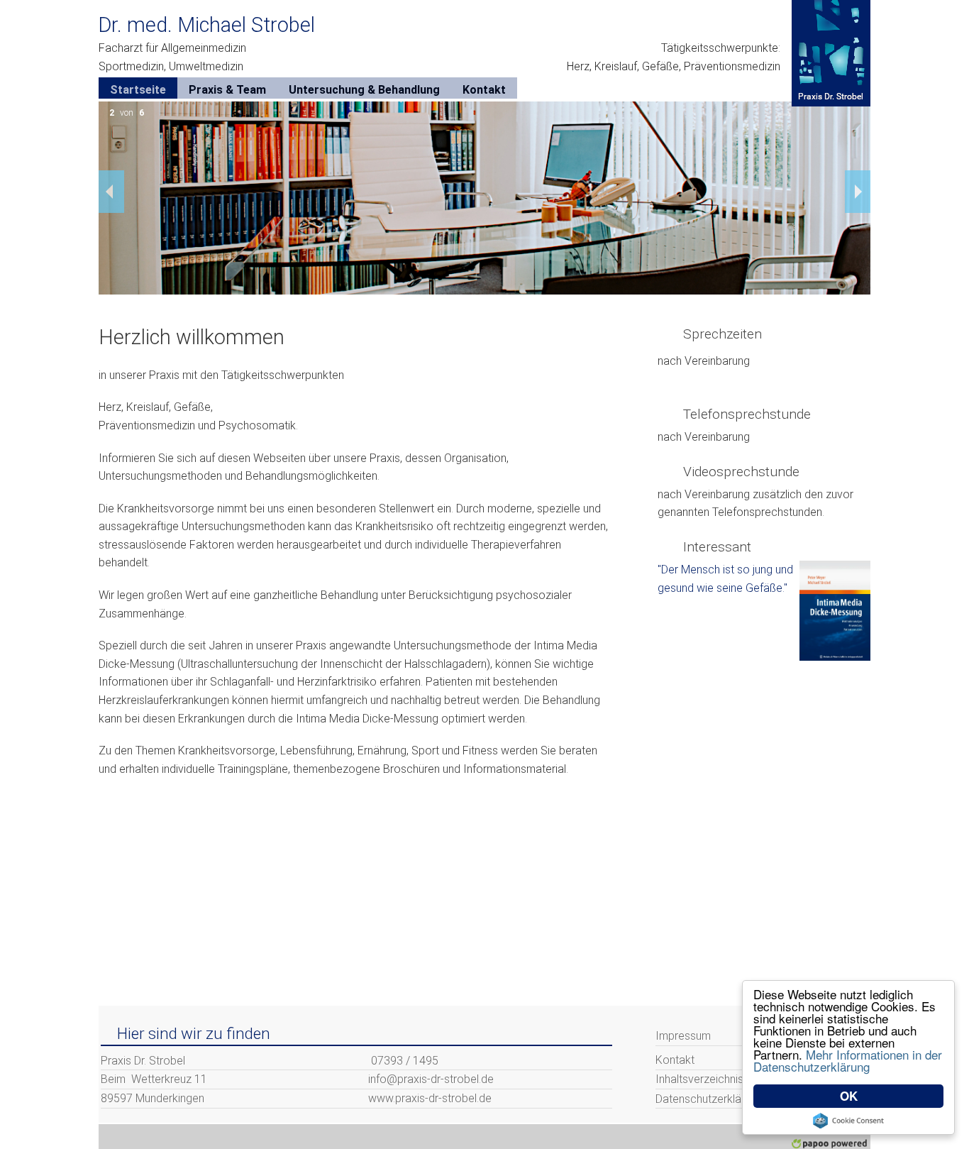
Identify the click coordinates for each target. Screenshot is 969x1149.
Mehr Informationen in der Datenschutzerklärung (847, 1060)
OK (849, 1095)
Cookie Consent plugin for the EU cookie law (848, 1120)
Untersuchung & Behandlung (364, 90)
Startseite (138, 90)
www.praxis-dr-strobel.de (430, 1098)
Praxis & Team (227, 90)
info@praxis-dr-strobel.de (431, 1079)
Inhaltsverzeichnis (699, 1079)
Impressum (683, 1036)
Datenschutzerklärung (709, 1099)
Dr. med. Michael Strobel (206, 25)
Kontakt (484, 90)
